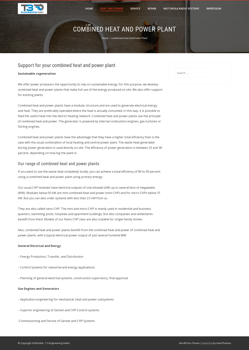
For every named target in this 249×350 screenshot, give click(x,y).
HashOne (207, 343)
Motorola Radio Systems (181, 8)
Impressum (213, 8)
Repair (152, 8)
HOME (89, 8)
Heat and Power (111, 8)
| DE (88, 25)
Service (135, 8)
